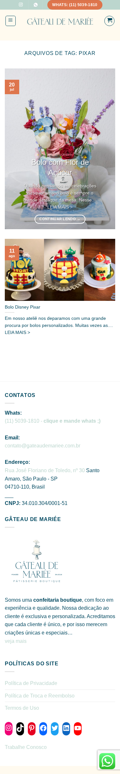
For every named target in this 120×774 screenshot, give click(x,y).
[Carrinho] (109, 21)
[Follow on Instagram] (21, 5)
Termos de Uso (22, 708)
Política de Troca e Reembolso (40, 695)
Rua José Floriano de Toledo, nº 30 (45, 470)
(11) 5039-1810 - (52, 421)
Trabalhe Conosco (26, 747)
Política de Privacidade (31, 683)
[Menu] (10, 21)
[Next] (105, 149)
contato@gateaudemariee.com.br (42, 445)
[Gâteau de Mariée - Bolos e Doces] (60, 21)
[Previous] (15, 149)
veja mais (16, 641)
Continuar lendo (60, 219)
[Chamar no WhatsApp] (35, 5)
